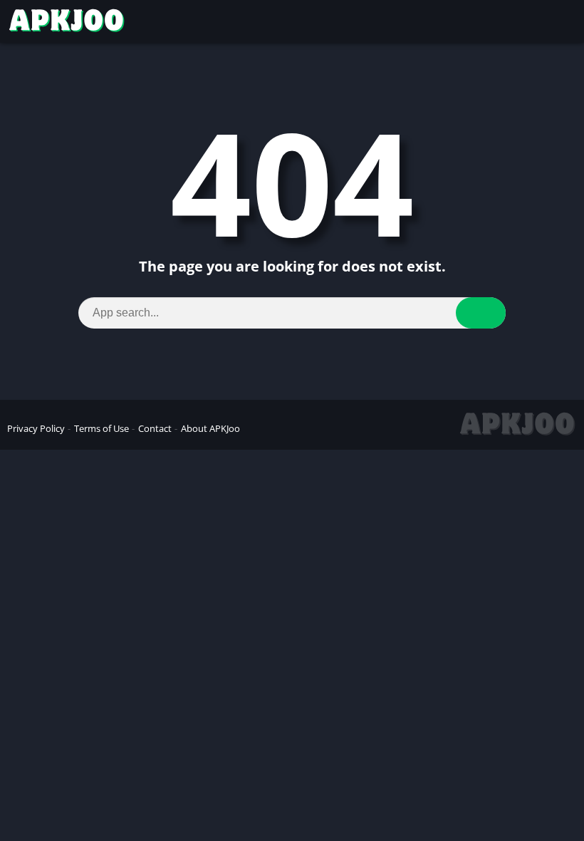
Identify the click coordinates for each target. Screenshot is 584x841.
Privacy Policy (36, 428)
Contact (155, 428)
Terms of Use (101, 428)
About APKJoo (210, 428)
